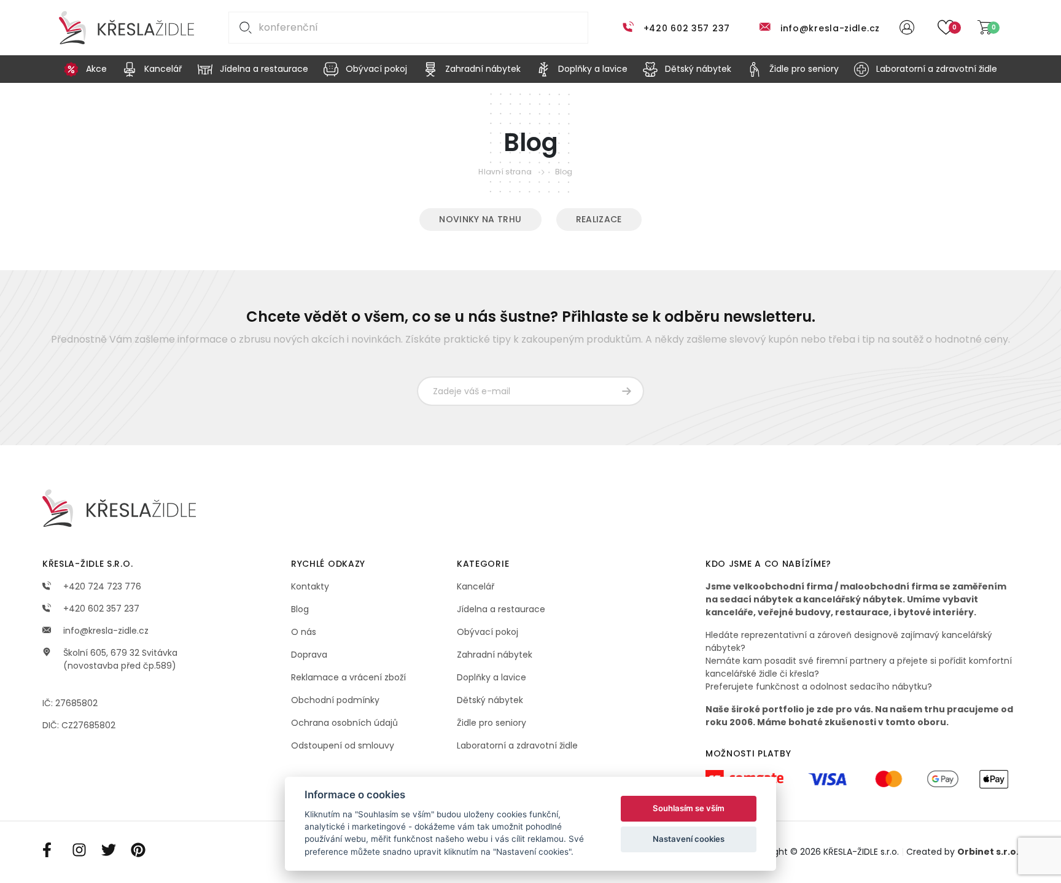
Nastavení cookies (689, 839)
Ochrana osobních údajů (344, 723)
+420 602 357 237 (686, 28)
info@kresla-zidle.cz (830, 28)
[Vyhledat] (243, 28)
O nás (303, 632)
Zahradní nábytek (494, 654)
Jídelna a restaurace (501, 609)
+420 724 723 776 (101, 586)
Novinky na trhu (480, 219)
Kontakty (310, 586)
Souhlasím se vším (689, 808)
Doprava (309, 654)
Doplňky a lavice (491, 677)
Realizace (599, 219)
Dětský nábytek (490, 700)
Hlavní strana (505, 171)
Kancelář (475, 586)
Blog (564, 171)
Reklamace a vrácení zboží (348, 677)
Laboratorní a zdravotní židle (517, 745)
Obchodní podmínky (335, 700)
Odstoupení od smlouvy (342, 745)
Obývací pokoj (487, 632)
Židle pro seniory (491, 723)
